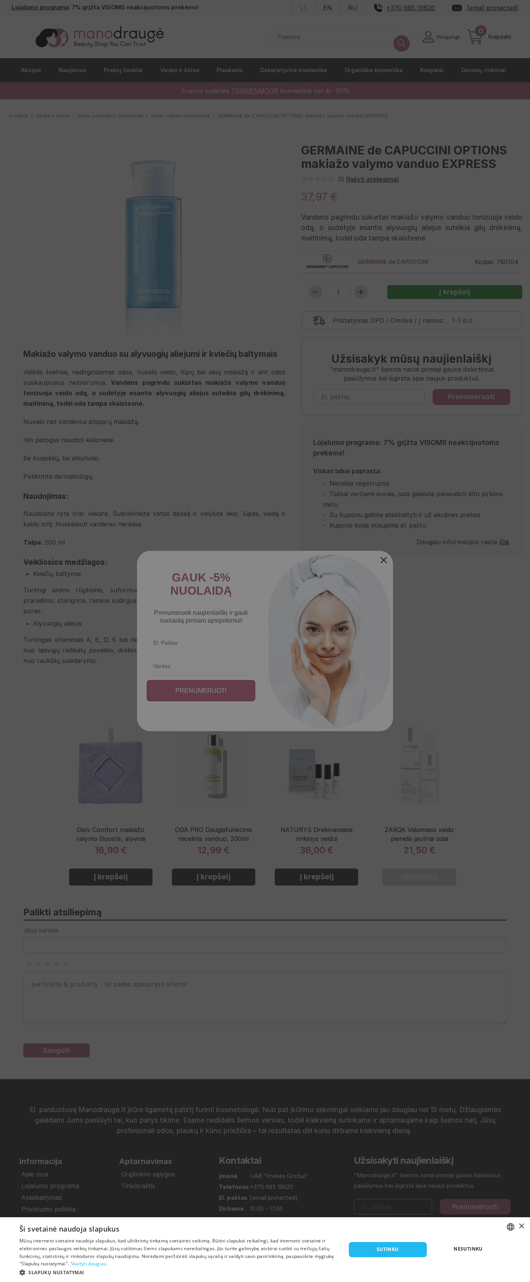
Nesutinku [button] (468, 1249)
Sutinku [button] (388, 1249)
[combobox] (510, 1227)
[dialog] (265, 1249)
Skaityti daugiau (89, 1263)
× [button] (521, 1226)
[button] (177, 1272)
